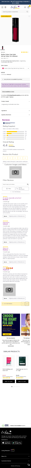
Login (7, 97)
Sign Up (11, 97)
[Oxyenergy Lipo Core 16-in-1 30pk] (22, 361)
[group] (9, 369)
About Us (3, 456)
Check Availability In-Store (8, 91)
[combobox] (15, 12)
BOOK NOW (11, 346)
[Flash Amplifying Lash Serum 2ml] (9, 361)
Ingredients (4, 110)
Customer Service (6, 461)
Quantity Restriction (6, 114)
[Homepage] (15, 7)
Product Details (5, 101)
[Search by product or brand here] (27, 11)
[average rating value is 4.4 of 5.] (25, 52)
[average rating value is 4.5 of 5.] (20, 378)
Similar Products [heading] (11, 351)
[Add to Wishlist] (29, 16)
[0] (28, 7)
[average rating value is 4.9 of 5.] (6, 378)
